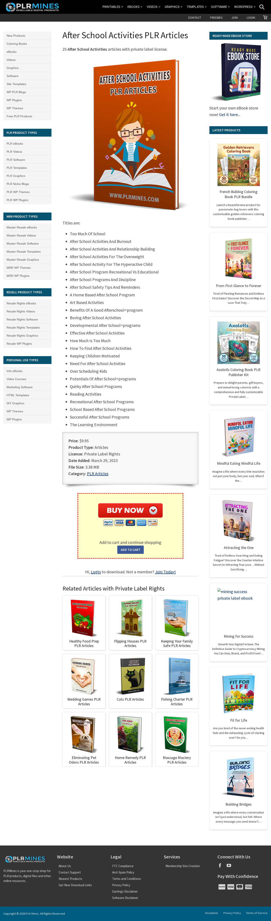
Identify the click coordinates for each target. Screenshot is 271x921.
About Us (65, 866)
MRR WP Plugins (18, 275)
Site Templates (16, 84)
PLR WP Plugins (17, 200)
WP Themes (15, 108)
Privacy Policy (121, 885)
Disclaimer (211, 913)
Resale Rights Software (22, 319)
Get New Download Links (75, 885)
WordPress (243, 6)
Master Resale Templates (24, 251)
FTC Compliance (123, 866)
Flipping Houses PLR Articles (130, 643)
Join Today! (165, 571)
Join (234, 17)
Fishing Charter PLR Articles (176, 701)
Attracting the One (238, 547)
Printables (111, 6)
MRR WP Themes (19, 267)
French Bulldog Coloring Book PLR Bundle (238, 194)
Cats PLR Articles (130, 699)
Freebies (216, 17)
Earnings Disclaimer (125, 891)
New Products (16, 35)
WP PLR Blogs (16, 92)
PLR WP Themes (18, 192)
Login (251, 17)
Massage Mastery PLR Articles (177, 760)
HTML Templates (18, 395)
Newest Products (70, 879)
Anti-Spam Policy (123, 872)
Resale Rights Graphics (22, 335)
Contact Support (70, 872)
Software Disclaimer (125, 898)
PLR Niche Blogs (18, 184)
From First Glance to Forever (238, 285)
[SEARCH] (261, 7)
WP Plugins (14, 100)
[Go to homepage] (33, 7)
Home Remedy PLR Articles (130, 760)
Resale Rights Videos (21, 311)
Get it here (228, 114)
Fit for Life (238, 720)
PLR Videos (14, 151)
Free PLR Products (19, 116)
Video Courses (16, 379)
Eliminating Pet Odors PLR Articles (84, 760)
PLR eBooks (15, 143)
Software (219, 6)
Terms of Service (257, 913)
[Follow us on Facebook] (221, 867)
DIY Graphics (15, 403)
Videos (152, 6)
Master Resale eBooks (22, 227)
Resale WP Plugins (19, 343)
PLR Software (16, 159)
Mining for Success (238, 636)
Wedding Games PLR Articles (84, 701)
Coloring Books (17, 43)
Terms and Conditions (126, 879)
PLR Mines (32, 913)
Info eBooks (14, 371)
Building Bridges (238, 804)
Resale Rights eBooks (21, 303)
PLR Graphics (16, 176)
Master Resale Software (23, 243)
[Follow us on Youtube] (230, 867)
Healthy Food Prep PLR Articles (84, 643)
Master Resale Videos (21, 235)
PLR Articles (97, 473)
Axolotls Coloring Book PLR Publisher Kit (238, 372)
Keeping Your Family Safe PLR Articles (177, 643)
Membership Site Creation (183, 866)
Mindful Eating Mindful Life (238, 463)
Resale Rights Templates (23, 327)
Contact (194, 17)
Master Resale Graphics (23, 259)
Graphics (172, 6)
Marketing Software (20, 387)
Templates (195, 6)
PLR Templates (17, 167)
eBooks (133, 6)
